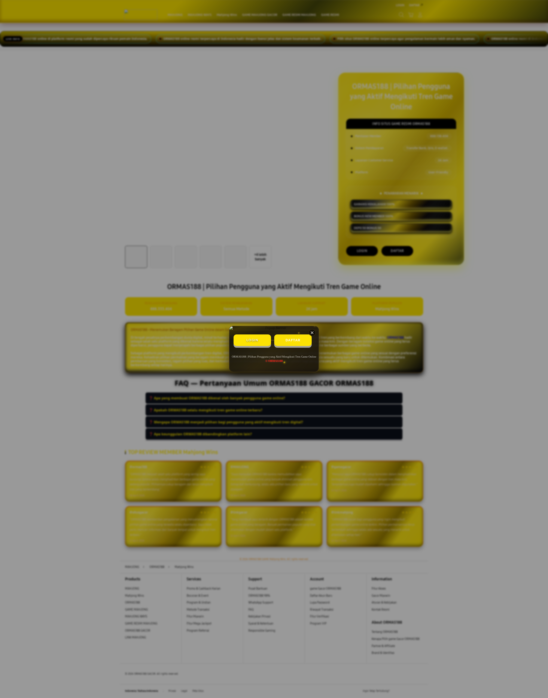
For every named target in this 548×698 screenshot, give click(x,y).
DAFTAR (293, 340)
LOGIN (252, 340)
